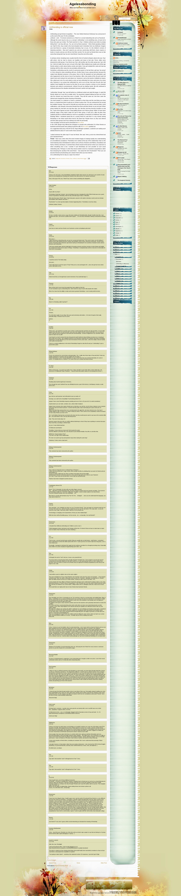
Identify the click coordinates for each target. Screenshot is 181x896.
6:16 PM (51, 644)
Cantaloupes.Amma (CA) (55, 485)
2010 (116, 251)
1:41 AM (51, 756)
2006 (116, 290)
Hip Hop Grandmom (123, 103)
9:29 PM (51, 448)
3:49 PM (51, 352)
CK (50, 308)
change (117, 233)
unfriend (75, 158)
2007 (116, 288)
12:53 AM (51, 571)
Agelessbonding (82, 4)
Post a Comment (52, 860)
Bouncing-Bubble (53, 654)
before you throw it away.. (124, 44)
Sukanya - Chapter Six (123, 153)
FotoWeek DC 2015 (122, 148)
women (117, 215)
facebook (63, 158)
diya (50, 623)
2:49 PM (51, 328)
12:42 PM (51, 236)
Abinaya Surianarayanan (55, 447)
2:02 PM (51, 299)
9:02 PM (51, 668)
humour (117, 213)
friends (67, 158)
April (117, 276)
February (118, 280)
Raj (50, 298)
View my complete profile (120, 64)
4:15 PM (51, 379)
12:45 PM (51, 257)
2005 (116, 293)
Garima (51, 503)
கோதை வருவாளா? (122, 33)
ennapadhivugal (122, 37)
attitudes (117, 228)
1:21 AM (51, 819)
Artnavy (51, 255)
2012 (116, 247)
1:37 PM (51, 284)
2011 (116, 249)
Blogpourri (120, 146)
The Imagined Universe (124, 180)
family (117, 235)
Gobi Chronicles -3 (122, 105)
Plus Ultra (120, 109)
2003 (116, 298)
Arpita (50, 235)
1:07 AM (51, 486)
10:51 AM (51, 523)
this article (81, 122)
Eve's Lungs (121, 157)
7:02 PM (51, 795)
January (118, 283)
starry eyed (52, 704)
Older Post (104, 863)
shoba (50, 570)
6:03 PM (51, 624)
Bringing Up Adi (122, 152)
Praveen (51, 283)
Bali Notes (118, 261)
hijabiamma (52, 722)
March (118, 278)
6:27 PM (51, 554)
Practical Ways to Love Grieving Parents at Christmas (123, 121)
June (117, 271)
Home (78, 863)
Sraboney (51, 377)
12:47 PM (51, 841)
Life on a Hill (121, 91)
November (119, 259)
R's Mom (51, 365)
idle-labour (51, 687)
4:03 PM (51, 367)
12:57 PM (51, 274)
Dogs (116, 222)
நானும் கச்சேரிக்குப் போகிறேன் (124, 39)
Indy (50, 272)
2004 (116, 295)
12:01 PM (51, 225)
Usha (50, 392)
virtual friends (80, 158)
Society (117, 220)
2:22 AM (51, 688)
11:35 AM (51, 172)
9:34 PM (51, 467)
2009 (116, 254)
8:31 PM (51, 393)
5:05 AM (51, 505)
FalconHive (100, 892)
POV (116, 224)
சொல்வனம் (120, 32)
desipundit (57, 158)
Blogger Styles (115, 892)
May (117, 273)
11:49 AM (51, 186)
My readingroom (119, 71)
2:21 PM (51, 310)
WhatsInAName (53, 351)
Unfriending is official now (61, 27)
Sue (50, 553)
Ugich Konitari (52, 185)
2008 (116, 285)
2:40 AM (51, 829)
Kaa (71, 158)
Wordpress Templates (131, 891)
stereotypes (118, 226)
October (118, 268)
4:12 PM (51, 537)
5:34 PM (51, 595)
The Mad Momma (122, 126)
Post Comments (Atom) (61, 865)
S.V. (50, 536)
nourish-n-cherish (53, 840)
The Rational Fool (122, 140)
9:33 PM (51, 457)
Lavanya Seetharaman (55, 828)
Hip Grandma (52, 666)
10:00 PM (51, 777)
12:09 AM (51, 705)
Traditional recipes (123, 43)
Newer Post (52, 863)
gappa (119, 133)
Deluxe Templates (132, 892)
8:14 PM (51, 656)
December (119, 256)
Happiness (118, 230)
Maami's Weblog (122, 176)
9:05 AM (51, 724)
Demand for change (121, 266)
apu (50, 170)
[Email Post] (88, 158)
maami (50, 224)
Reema (51, 817)
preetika (51, 326)
